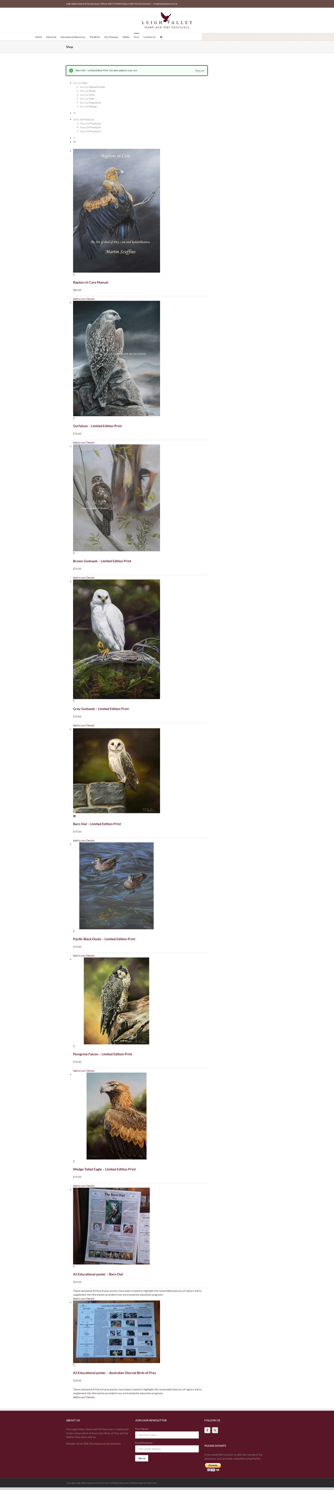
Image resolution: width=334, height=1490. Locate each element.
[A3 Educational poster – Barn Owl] (140, 1228)
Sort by (92, 86)
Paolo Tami (152, 1483)
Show (90, 123)
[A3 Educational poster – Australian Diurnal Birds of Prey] (140, 1333)
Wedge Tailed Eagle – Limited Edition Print (104, 1169)
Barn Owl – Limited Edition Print (97, 824)
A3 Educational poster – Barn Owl (98, 1274)
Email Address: (144, 1442)
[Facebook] (207, 1430)
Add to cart (79, 298)
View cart (200, 70)
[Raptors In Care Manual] (140, 213)
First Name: (142, 1428)
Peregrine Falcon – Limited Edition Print (102, 1054)
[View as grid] (74, 137)
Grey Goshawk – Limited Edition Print (101, 709)
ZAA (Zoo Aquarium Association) (102, 1443)
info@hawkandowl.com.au (165, 3)
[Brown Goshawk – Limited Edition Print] (140, 499)
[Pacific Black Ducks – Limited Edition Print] (140, 887)
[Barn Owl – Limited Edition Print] (140, 772)
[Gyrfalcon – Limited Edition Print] (140, 360)
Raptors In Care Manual (90, 282)
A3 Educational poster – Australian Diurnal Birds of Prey (114, 1373)
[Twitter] (215, 1430)
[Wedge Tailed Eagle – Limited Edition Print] (140, 1118)
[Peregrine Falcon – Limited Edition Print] (140, 1002)
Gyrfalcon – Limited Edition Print (97, 426)
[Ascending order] (74, 113)
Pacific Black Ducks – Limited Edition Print (104, 939)
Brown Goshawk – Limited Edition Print (102, 561)
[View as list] (74, 141)
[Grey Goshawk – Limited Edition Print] (140, 641)
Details (90, 298)
